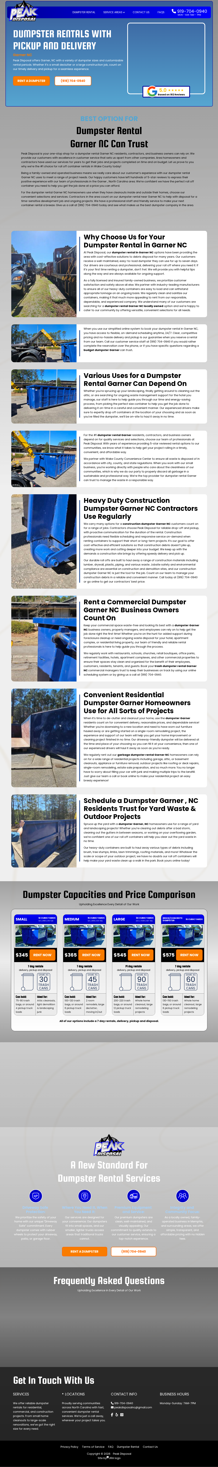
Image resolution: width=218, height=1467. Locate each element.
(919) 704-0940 (73, 81)
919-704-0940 (191, 11)
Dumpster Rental (84, 12)
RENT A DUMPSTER (31, 81)
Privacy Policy (69, 1447)
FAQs (161, 12)
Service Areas (112, 12)
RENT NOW (42, 955)
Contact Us (141, 12)
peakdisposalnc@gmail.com (133, 1407)
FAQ (110, 1447)
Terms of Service (93, 1447)
